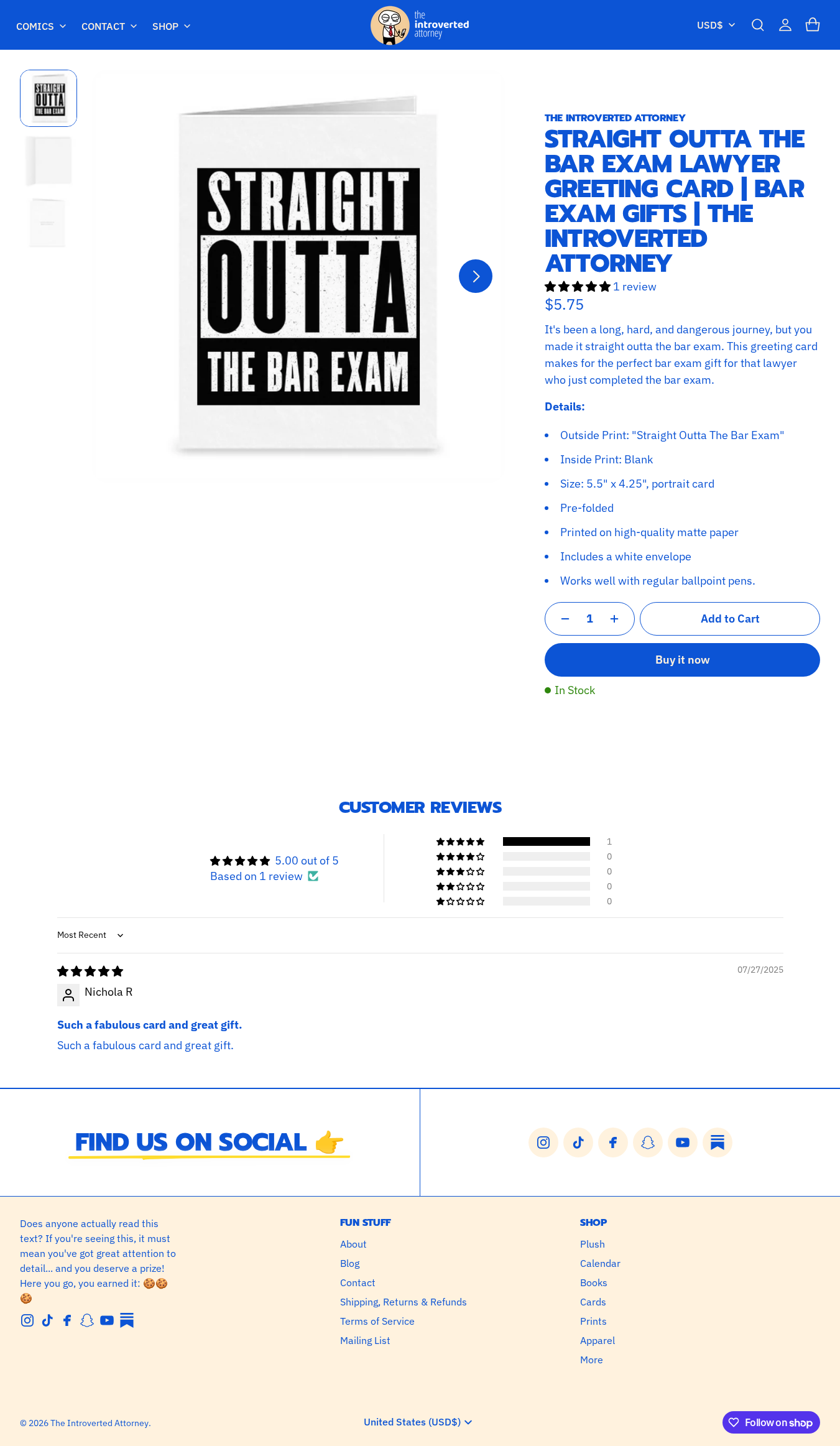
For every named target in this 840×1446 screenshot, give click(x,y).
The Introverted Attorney (99, 1423)
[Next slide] (475, 276)
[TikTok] (47, 1320)
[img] (90, 971)
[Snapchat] (87, 1320)
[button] (757, 24)
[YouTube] (106, 1320)
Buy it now (682, 659)
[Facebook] (67, 1320)
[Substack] (126, 1320)
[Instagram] (27, 1320)
